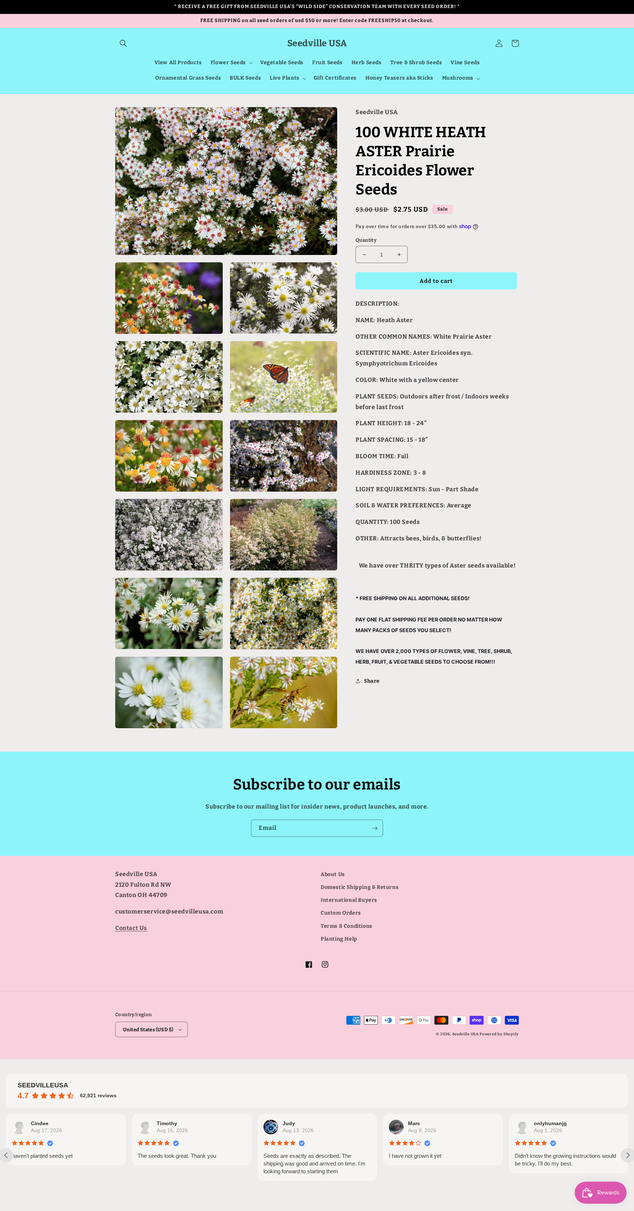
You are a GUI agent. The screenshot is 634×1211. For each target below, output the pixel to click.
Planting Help (339, 939)
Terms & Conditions (346, 926)
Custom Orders (341, 913)
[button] (123, 43)
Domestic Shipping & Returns (359, 887)
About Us (333, 874)
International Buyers (349, 900)
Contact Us (131, 927)
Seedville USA (465, 1034)
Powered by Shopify (499, 1034)
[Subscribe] (375, 828)
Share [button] (372, 681)
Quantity (366, 240)
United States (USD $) (148, 1029)
